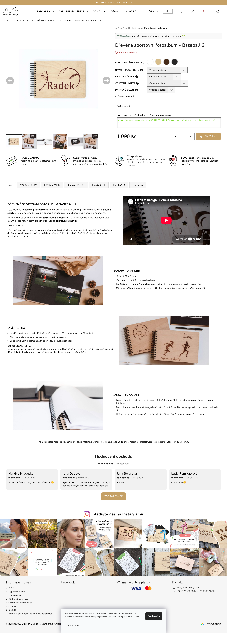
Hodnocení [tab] (138, 185)
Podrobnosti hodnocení (155, 28)
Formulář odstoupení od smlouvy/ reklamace (30, 613)
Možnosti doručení (124, 96)
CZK (167, 11)
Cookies (12, 606)
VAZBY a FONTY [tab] (28, 185)
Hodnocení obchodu (113, 456)
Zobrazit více (113, 496)
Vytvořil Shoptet (213, 623)
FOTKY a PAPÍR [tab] (52, 185)
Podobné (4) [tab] (119, 185)
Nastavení (73, 625)
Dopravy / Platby (16, 591)
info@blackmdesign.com (188, 587)
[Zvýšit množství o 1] (190, 136)
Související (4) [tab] (98, 185)
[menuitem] (45, 11)
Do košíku (211, 136)
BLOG (11, 588)
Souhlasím (154, 616)
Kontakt (12, 609)
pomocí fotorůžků (158, 400)
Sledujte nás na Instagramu (118, 514)
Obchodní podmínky (18, 599)
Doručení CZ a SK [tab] (75, 185)
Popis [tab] (9, 185)
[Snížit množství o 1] (175, 136)
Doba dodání (14, 595)
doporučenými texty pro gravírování (44, 348)
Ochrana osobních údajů (20, 602)
